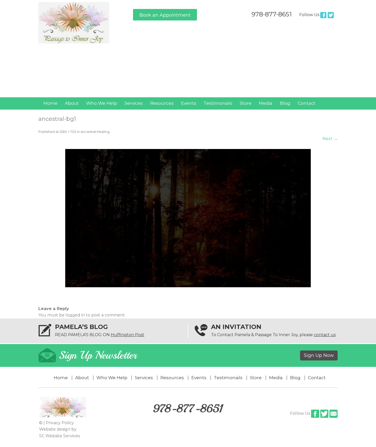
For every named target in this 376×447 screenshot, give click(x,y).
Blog (285, 103)
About (72, 103)
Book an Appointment (165, 15)
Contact (306, 103)
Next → (330, 138)
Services (134, 103)
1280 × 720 (68, 132)
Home (50, 103)
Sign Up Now (319, 355)
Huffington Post (127, 334)
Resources (162, 103)
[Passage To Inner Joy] (73, 42)
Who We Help (101, 103)
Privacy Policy (60, 422)
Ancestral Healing (95, 132)
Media (265, 103)
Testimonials (218, 103)
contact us (325, 334)
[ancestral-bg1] (188, 218)
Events (188, 103)
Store (245, 103)
